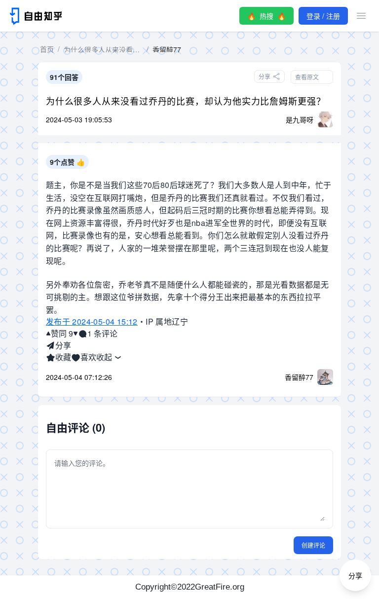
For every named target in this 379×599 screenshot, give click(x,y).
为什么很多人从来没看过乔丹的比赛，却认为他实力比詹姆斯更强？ (186, 100)
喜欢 (88, 357)
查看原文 (307, 77)
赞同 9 (62, 333)
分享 (63, 345)
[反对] (75, 333)
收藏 (63, 357)
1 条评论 (102, 333)
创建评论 (313, 545)
